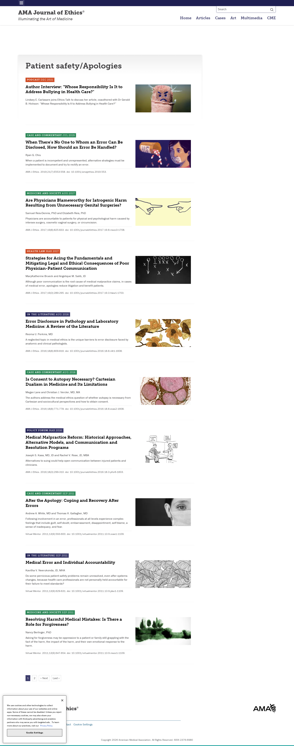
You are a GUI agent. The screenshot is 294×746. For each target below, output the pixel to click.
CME (271, 18)
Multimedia (251, 18)
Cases (220, 18)
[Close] (62, 700)
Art (233, 18)
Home (185, 18)
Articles (203, 18)
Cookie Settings (83, 724)
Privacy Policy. (46, 725)
